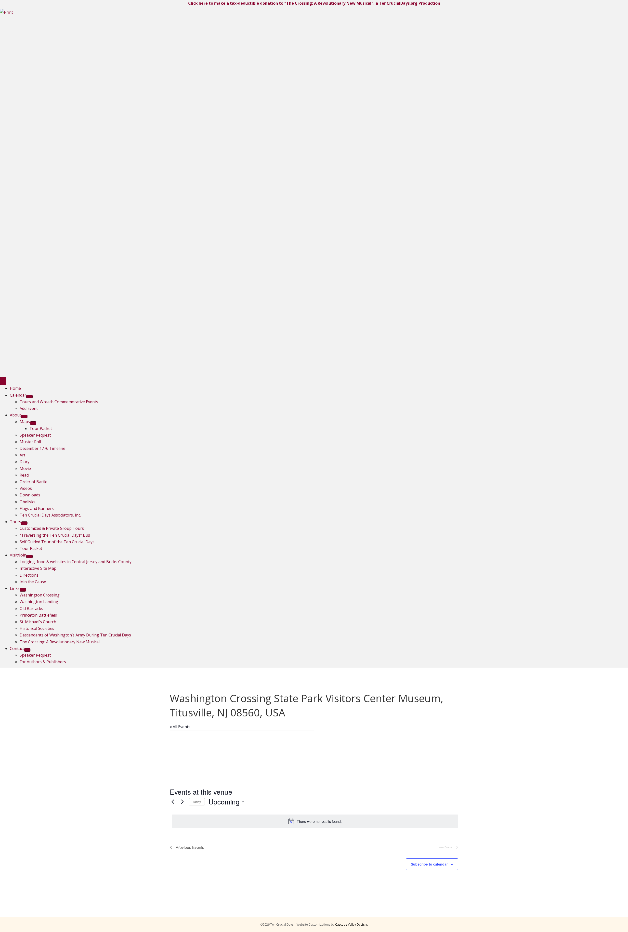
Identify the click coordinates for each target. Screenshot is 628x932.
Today (197, 802)
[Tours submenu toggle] (24, 523)
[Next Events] (182, 802)
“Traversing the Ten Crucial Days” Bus (55, 535)
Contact (17, 648)
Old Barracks (31, 608)
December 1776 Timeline (42, 448)
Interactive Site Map (38, 568)
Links (15, 588)
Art (22, 455)
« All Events (180, 726)
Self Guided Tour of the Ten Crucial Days (57, 541)
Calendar (18, 395)
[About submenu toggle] (24, 416)
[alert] (315, 821)
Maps (25, 421)
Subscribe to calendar (429, 864)
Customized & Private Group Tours (52, 528)
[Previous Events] (173, 802)
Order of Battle (33, 481)
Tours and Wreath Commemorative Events (59, 401)
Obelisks (27, 502)
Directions (29, 575)
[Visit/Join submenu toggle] (29, 556)
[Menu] (3, 381)
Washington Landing (39, 601)
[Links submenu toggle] (23, 590)
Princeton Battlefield (38, 615)
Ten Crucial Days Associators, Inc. (50, 515)
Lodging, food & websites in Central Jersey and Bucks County (75, 561)
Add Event (29, 408)
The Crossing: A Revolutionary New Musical (60, 642)
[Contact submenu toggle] (27, 650)
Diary (24, 461)
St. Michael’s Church (38, 621)
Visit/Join (18, 555)
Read (24, 475)
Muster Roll (30, 441)
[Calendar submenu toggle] (29, 396)
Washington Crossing (40, 595)
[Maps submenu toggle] (33, 423)
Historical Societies (37, 628)
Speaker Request (35, 435)
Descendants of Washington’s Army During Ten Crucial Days (75, 635)
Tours (15, 521)
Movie (25, 468)
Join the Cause (33, 581)
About (15, 415)
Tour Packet (40, 428)
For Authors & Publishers (43, 661)
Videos (26, 488)
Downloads (30, 495)
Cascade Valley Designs (351, 924)
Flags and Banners (37, 508)
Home (15, 388)
